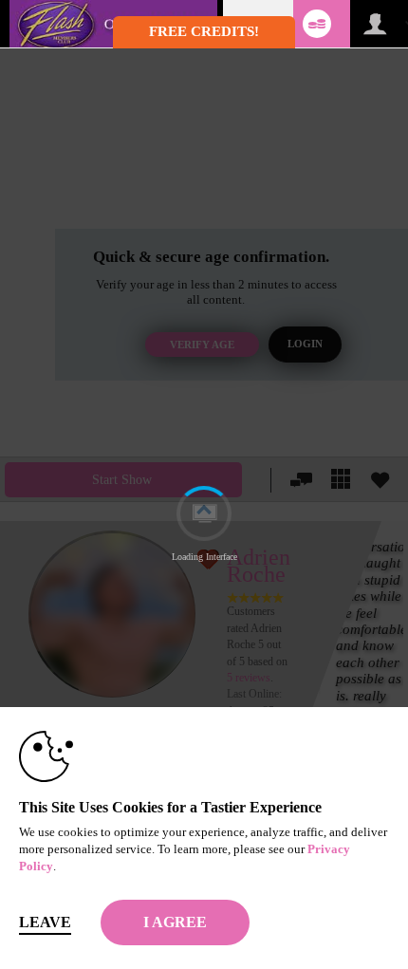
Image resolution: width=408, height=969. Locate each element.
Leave (45, 922)
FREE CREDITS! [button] (204, 31)
